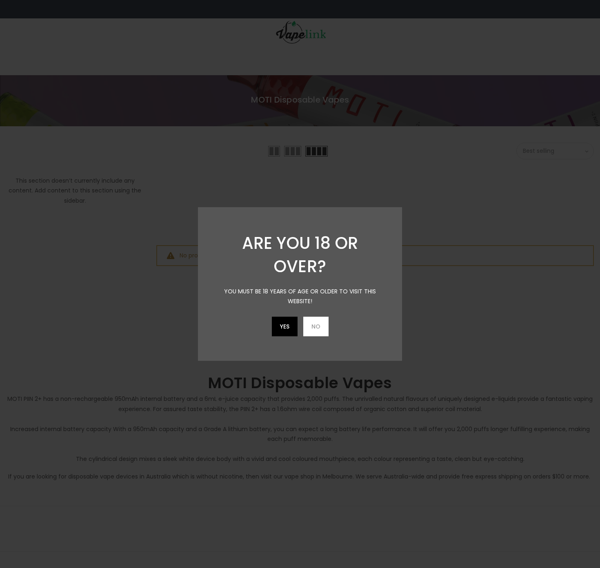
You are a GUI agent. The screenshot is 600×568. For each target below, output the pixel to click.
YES (284, 326)
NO (315, 326)
